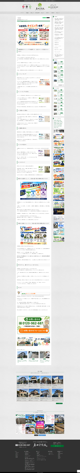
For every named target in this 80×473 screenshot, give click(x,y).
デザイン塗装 (38, 454)
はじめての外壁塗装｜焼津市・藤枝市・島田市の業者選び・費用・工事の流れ (59, 38)
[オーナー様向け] (42, 341)
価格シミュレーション (51, 454)
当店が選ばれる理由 (60, 453)
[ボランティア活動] (58, 198)
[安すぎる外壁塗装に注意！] (58, 184)
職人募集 (59, 456)
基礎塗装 (55, 122)
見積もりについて (51, 453)
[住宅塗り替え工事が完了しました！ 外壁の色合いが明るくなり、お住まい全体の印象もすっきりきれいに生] (40, 419)
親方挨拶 (59, 454)
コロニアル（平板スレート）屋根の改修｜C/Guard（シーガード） (59, 25)
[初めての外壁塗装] (58, 157)
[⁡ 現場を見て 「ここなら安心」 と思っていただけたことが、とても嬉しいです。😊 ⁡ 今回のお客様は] (30, 419)
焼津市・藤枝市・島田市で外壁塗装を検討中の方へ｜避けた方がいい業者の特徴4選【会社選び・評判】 (59, 28)
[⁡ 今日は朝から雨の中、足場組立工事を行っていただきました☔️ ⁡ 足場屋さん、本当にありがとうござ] (59, 419)
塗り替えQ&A (56, 47)
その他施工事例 (60, 403)
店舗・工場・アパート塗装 (58, 49)
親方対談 (59, 458)
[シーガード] (25, 341)
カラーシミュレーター (57, 51)
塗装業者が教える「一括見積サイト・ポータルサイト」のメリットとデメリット (59, 35)
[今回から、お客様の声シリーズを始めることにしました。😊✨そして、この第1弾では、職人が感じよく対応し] (21, 429)
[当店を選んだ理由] (58, 143)
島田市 (57, 127)
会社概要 (59, 452)
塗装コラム (47, 12)
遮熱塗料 (55, 127)
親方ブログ (17, 454)
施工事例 (17, 456)
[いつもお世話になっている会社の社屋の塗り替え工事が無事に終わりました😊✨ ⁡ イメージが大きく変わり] (49, 429)
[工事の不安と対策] (58, 205)
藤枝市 (58, 121)
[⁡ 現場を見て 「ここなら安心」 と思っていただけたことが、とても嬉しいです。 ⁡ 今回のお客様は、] (49, 419)
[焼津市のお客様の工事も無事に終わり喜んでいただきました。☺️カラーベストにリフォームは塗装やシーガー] (40, 429)
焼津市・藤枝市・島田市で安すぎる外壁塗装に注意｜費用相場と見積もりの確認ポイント (59, 19)
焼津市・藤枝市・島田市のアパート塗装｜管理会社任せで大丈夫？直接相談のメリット (59, 55)
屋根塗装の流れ (57, 44)
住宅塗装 (61, 121)
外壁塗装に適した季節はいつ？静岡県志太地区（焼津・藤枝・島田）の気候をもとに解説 (59, 23)
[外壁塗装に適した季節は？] (58, 150)
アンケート (61, 122)
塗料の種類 (38, 452)
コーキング (58, 122)
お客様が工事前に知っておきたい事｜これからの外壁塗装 (59, 32)
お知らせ (17, 453)
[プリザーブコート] (58, 218)
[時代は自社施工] (58, 177)
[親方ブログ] (58, 131)
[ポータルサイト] (58, 170)
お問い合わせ (17, 452)
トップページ (22, 12)
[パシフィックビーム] (58, 225)
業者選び (61, 123)
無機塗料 (58, 123)
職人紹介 (59, 455)
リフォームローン (51, 452)
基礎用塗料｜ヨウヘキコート (40, 455)
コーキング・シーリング (27, 455)
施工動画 (17, 457)
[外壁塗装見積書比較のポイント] (58, 191)
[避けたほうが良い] (58, 164)
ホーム (16, 451)
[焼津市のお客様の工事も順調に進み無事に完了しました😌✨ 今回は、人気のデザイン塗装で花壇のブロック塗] (59, 429)
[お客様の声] (58, 136)
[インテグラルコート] (58, 232)
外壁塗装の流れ (57, 42)
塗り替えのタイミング (27, 452)
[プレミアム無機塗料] (58, 211)
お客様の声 (52, 12)
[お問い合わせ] (33, 325)
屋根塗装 (58, 120)
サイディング (55, 121)
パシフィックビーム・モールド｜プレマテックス (41, 456)
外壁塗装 (22, 21)
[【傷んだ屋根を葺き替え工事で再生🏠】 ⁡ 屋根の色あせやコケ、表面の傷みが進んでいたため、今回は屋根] (21, 419)
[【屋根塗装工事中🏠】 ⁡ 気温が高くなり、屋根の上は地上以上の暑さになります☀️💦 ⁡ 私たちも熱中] (30, 429)
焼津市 (60, 120)
